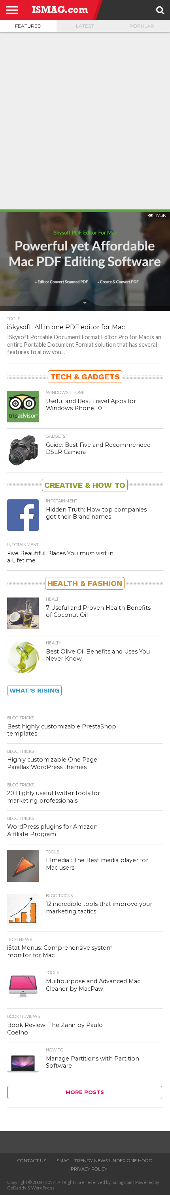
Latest (85, 26)
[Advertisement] (85, 120)
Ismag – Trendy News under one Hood (103, 1160)
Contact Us (31, 1160)
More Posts (85, 1092)
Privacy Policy (89, 1169)
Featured (28, 26)
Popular (141, 26)
